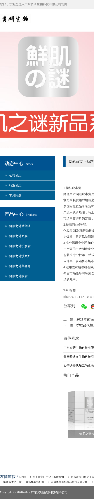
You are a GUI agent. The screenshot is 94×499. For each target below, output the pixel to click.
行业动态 (15, 185)
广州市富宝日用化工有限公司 (47, 477)
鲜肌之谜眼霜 (18, 276)
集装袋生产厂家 (12, 482)
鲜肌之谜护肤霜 (20, 246)
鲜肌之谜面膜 (18, 236)
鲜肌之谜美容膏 (20, 266)
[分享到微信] (84, 306)
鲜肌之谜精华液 (20, 226)
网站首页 (76, 162)
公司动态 (15, 175)
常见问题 (15, 195)
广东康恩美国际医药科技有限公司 (68, 482)
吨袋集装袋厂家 (35, 482)
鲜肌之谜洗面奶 (20, 256)
